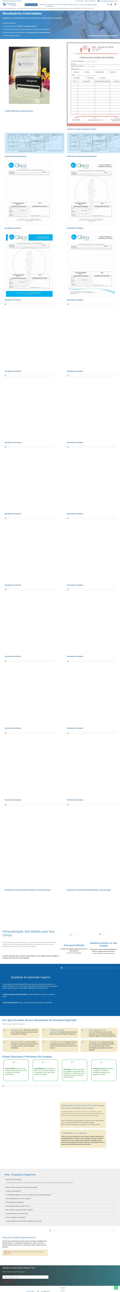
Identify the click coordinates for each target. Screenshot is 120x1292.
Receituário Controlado (13, 228)
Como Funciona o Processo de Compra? (16, 911)
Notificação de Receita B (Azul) (15, 156)
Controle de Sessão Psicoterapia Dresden (81, 129)
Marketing (94, 4)
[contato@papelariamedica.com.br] (98, 1)
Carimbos (81, 4)
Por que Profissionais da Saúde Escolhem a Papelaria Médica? (22, 917)
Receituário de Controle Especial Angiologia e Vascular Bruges (89, 890)
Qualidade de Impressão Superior (13, 904)
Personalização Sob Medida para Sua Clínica (17, 901)
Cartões (56, 4)
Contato (63, 1290)
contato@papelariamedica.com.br (109, 1)
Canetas (76, 4)
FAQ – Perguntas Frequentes (12, 920)
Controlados (50, 4)
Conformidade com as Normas (12, 914)
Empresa (63, 1287)
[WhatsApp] (116, 1287)
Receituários (43, 4)
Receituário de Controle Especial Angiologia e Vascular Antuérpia (27, 890)
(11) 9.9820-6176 (91, 1)
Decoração (88, 4)
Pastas (65, 4)
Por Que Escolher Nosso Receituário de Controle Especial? (21, 907)
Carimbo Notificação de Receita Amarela (19, 111)
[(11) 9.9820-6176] (86, 1)
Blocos (61, 4)
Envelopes (70, 4)
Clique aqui (7, 1251)
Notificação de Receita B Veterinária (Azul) (81, 156)
